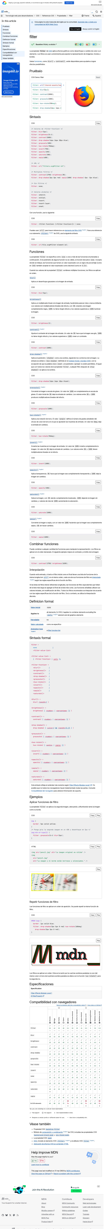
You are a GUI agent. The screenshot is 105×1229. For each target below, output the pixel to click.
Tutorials (86, 1214)
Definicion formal (9, 39)
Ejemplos (6, 46)
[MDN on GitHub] (3, 1215)
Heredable (35, 620)
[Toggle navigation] (101, 11)
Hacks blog (87, 1222)
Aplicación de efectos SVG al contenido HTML (51, 1144)
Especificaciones (9, 49)
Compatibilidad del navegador (42, 791)
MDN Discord (67, 1214)
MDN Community (68, 1203)
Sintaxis (6, 30)
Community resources (70, 1207)
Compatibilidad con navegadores (10, 54)
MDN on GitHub (68, 1218)
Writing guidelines (68, 1211)
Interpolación (37, 569)
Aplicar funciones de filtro (44, 802)
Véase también (8, 58)
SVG (35, 1141)
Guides (85, 1211)
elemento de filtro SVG (73, 230)
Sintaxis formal (8, 43)
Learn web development (92, 1207)
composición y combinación (52, 1132)
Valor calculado (37, 624)
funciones (38, 61)
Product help (46, 1222)
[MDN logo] (6, 1199)
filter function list (54, 630)
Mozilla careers (47, 1211)
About (43, 1203)
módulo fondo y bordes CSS (79, 361)
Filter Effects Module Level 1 (79, 785)
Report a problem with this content (66, 1174)
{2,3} (67, 728)
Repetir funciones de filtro (44, 901)
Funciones (6, 33)
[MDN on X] (10, 1215)
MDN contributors (73, 1171)
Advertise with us (47, 1214)
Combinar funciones (10, 36)
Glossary (86, 1218)
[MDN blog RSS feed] (17, 1215)
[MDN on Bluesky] (6, 1215)
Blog (43, 1207)
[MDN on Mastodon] (14, 1215)
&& (56, 728)
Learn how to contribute (40, 1165)
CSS (50, 51)
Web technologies (89, 1203)
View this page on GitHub (40, 1174)
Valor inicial (35, 607)
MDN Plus (45, 1218)
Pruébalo (6, 26)
